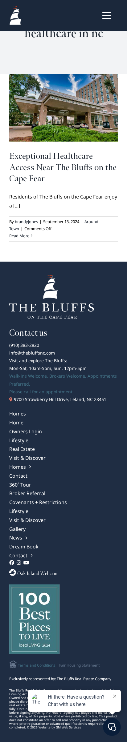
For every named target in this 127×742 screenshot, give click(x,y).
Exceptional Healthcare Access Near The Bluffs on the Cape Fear (63, 167)
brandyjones (26, 221)
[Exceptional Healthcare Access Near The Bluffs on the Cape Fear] (63, 108)
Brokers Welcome (67, 376)
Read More (19, 236)
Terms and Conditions (36, 665)
